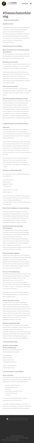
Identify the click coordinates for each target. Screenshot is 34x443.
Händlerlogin (25, 3)
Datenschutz (18, 436)
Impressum (13, 436)
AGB (22, 436)
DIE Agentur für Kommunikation (22, 437)
